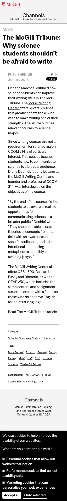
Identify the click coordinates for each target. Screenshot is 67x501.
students (47, 358)
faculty (53, 352)
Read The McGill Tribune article (32, 312)
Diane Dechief (16, 352)
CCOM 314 (16, 151)
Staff (37, 358)
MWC (22, 358)
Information (48, 338)
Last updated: (15, 374)
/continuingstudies (33, 381)
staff (29, 358)
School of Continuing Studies (24, 338)
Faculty (12, 358)
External (30, 352)
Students (13, 364)
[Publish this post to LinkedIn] (56, 74)
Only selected (35, 495)
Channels (33, 15)
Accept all (11, 495)
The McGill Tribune (30, 364)
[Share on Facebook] (52, 74)
